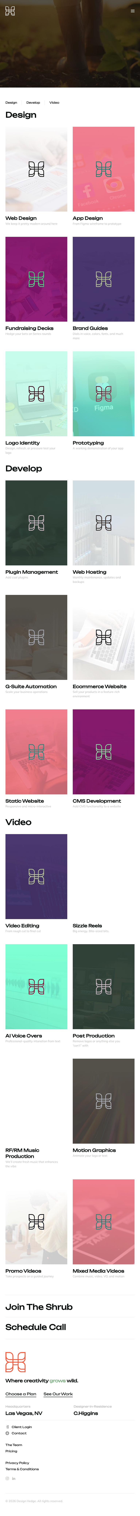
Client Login (22, 1427)
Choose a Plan (20, 1394)
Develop (33, 102)
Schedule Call (35, 1327)
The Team (13, 1445)
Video (54, 102)
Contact (19, 1433)
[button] (133, 11)
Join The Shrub (39, 1307)
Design (11, 102)
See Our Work (58, 1394)
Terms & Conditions (22, 1469)
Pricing (11, 1451)
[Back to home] (10, 11)
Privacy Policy (17, 1463)
